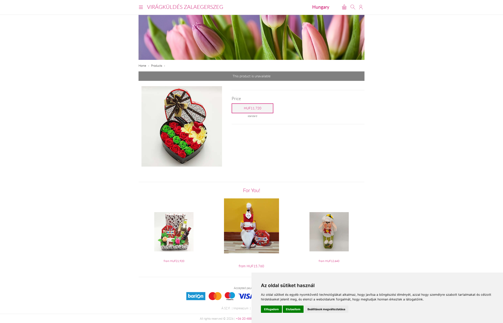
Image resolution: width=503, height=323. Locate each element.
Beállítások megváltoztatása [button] (326, 309)
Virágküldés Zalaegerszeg (185, 6)
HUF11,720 (252, 108)
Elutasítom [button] (293, 309)
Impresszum (240, 308)
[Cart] (344, 7)
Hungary (320, 7)
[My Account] (361, 7)
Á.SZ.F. (225, 308)
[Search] (353, 7)
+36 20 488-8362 (248, 318)
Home (142, 66)
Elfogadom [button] (271, 309)
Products (156, 66)
